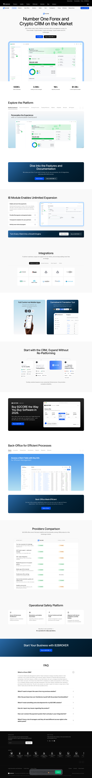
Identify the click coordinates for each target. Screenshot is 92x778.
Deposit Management (24, 107)
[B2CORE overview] (6, 8)
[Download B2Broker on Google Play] (29, 311)
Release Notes (71, 8)
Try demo (39, 36)
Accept (58, 772)
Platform (20, 8)
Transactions (23, 450)
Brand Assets (81, 768)
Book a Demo (39, 178)
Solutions (34, 8)
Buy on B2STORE (84, 8)
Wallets (53, 107)
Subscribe (29, 742)
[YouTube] (54, 741)
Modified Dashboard (12, 107)
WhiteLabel (35, 4)
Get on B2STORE (50, 178)
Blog (48, 4)
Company (54, 4)
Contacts (75, 768)
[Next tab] (83, 108)
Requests (43, 450)
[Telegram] (52, 741)
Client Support (54, 263)
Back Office (26, 8)
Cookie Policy (26, 768)
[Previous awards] (80, 762)
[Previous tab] (80, 108)
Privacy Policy (33, 768)
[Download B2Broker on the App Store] (26, 311)
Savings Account (35, 107)
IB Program (71, 107)
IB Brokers (64, 8)
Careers (70, 768)
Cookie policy (45, 772)
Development (52, 8)
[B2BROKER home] (6, 4)
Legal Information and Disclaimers (15, 768)
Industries (42, 4)
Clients (9, 450)
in (49, 741)
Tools (45, 8)
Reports (37, 450)
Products (15, 4)
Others (60, 263)
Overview (14, 8)
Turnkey (28, 4)
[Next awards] (83, 762)
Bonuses (65, 107)
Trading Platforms (45, 107)
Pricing (59, 8)
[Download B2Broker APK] (32, 311)
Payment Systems (45, 263)
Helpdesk (59, 107)
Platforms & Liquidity (34, 263)
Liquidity (21, 4)
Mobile (40, 8)
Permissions (30, 450)
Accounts (15, 450)
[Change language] (88, 4)
